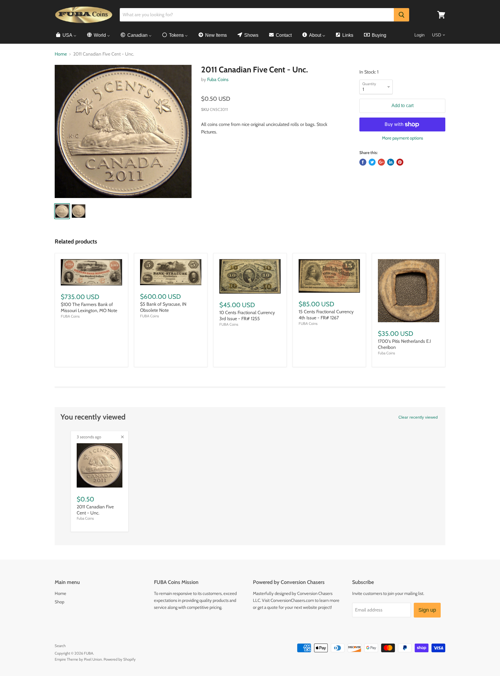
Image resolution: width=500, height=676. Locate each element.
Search (60, 645)
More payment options (402, 138)
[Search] (401, 14)
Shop (59, 601)
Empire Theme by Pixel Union (78, 659)
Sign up (427, 610)
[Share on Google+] (381, 162)
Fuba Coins (218, 79)
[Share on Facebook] (362, 162)
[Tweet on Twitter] (372, 162)
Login (419, 34)
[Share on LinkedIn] (390, 162)
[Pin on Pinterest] (399, 162)
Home (61, 54)
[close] (122, 437)
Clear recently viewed (418, 417)
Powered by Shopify (120, 659)
